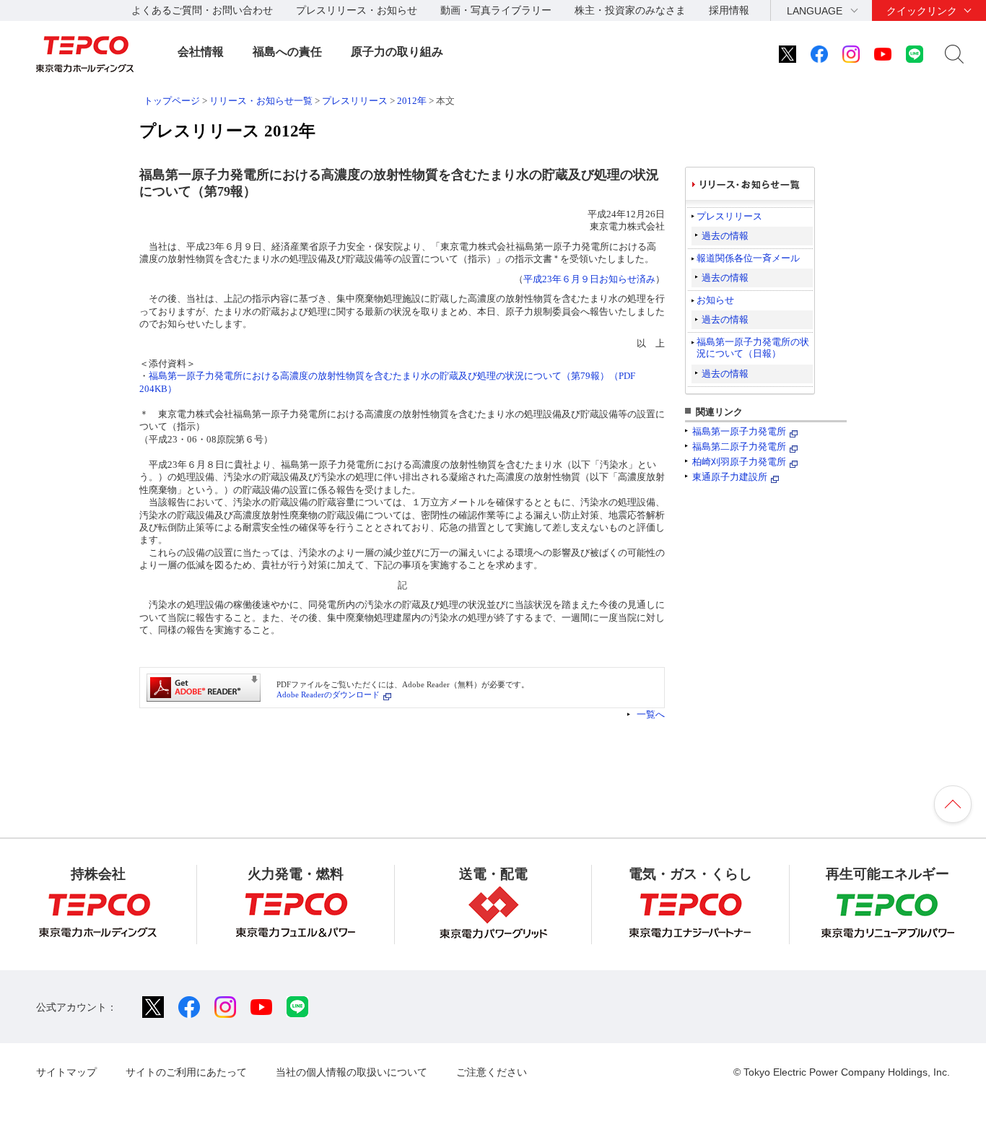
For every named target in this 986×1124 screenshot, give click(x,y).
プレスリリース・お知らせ (356, 10)
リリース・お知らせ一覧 (261, 100)
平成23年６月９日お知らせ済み (589, 279)
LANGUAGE (814, 11)
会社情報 (201, 51)
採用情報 (729, 10)
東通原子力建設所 (729, 476)
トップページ (172, 100)
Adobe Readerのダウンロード (328, 694)
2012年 (412, 100)
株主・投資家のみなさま (630, 10)
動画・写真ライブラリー (495, 10)
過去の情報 (725, 235)
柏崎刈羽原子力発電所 (739, 461)
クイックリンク (921, 11)
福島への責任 (287, 51)
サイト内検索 (954, 54)
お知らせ (715, 300)
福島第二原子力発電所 (739, 446)
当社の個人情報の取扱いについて (351, 1072)
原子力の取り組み (397, 51)
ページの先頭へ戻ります (953, 804)
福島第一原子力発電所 (739, 431)
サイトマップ (66, 1072)
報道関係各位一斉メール (748, 258)
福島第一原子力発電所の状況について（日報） (753, 347)
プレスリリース (355, 100)
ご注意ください (491, 1072)
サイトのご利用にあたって (186, 1072)
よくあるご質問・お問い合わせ (202, 10)
